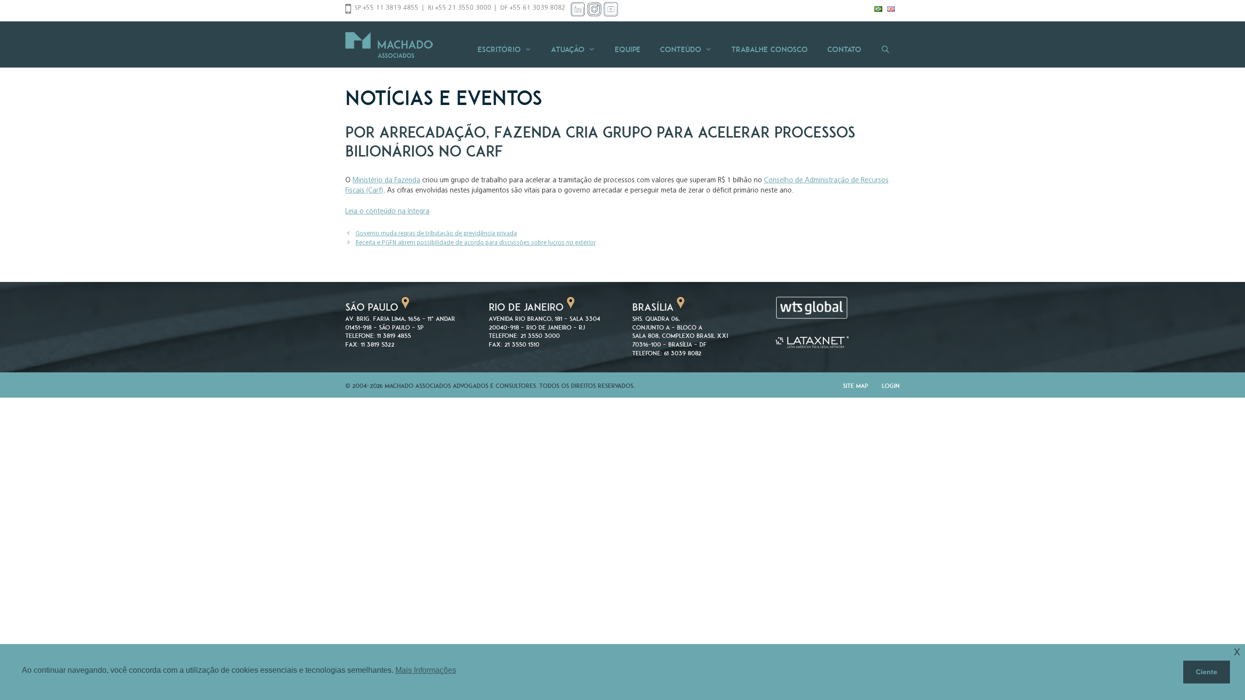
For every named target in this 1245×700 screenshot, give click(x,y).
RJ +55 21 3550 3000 (459, 8)
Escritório (499, 49)
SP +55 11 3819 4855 (387, 8)
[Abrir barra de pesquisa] (885, 49)
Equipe (627, 49)
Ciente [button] (1206, 672)
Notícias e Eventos (443, 97)
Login (891, 385)
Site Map (855, 385)
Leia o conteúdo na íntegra (387, 211)
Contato (844, 49)
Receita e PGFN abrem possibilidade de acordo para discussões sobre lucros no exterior (476, 243)
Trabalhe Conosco (769, 49)
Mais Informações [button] (425, 670)
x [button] (1237, 651)
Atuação (568, 49)
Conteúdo (680, 49)
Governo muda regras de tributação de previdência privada (436, 234)
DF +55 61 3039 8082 (533, 8)
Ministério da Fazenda (386, 180)
